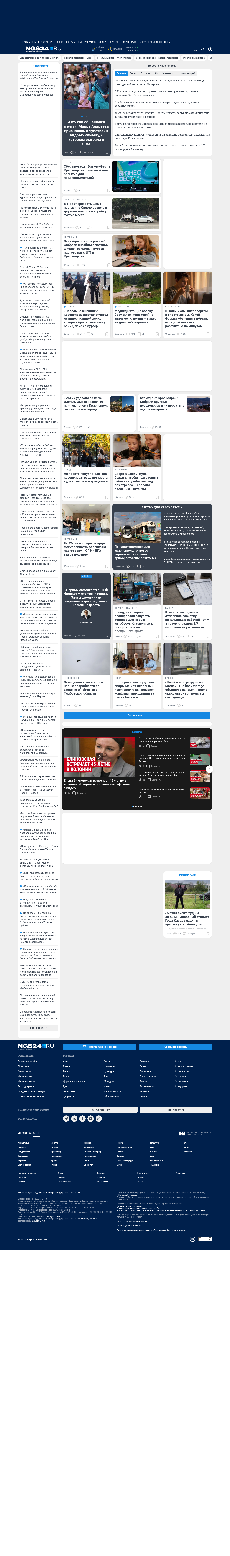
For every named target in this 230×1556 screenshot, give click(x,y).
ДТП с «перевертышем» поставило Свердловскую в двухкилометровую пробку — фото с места (87, 209)
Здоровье (68, 1096)
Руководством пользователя (130, 1206)
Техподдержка (26, 1086)
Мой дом (109, 1081)
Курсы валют (130, 42)
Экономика (181, 1081)
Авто (66, 1061)
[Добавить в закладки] (107, 152)
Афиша (102, 42)
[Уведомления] (202, 49)
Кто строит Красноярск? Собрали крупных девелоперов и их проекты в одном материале (162, 403)
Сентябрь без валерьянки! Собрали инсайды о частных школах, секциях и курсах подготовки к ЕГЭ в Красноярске (86, 248)
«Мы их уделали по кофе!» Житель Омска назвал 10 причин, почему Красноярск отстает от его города (86, 403)
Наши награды (26, 1076)
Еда (65, 1086)
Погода (59, 42)
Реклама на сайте (28, 1061)
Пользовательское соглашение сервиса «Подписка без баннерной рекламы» (151, 1230)
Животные (69, 1091)
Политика (145, 1071)
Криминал (109, 1066)
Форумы (70, 42)
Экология (180, 1076)
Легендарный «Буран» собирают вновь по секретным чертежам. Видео (162, 740)
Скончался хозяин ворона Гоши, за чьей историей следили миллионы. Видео (161, 774)
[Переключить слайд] (209, 769)
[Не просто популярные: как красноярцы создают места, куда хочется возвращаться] (86, 450)
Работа (143, 1081)
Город (66, 1076)
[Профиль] (210, 49)
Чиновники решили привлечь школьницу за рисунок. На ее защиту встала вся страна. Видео (163, 758)
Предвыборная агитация (31, 1091)
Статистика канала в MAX (32, 1096)
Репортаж (187, 875)
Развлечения (147, 1086)
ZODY (143, 42)
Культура (109, 1071)
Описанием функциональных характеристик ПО (138, 1208)
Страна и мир (182, 1071)
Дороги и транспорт (74, 1081)
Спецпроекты (182, 1086)
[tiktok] (99, 1118)
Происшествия (148, 1076)
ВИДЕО (137, 732)
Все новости (39, 66)
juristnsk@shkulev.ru (89, 1219)
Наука (107, 1086)
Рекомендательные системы (129, 1226)
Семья (143, 1096)
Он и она (144, 1061)
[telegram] (66, 1118)
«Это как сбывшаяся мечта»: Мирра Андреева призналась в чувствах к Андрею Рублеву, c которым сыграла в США (86, 133)
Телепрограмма (87, 42)
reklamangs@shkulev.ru (127, 1195)
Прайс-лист (24, 1066)
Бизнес (67, 1066)
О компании (24, 1071)
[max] (90, 1118)
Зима (107, 1061)
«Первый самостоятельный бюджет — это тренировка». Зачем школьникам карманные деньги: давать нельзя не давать (86, 597)
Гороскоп (114, 42)
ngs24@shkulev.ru (53, 1216)
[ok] (82, 1118)
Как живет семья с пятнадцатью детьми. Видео (161, 791)
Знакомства (45, 42)
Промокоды (155, 42)
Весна (66, 1071)
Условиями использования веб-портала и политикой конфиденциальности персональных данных (161, 1210)
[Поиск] (195, 49)
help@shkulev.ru (38, 1221)
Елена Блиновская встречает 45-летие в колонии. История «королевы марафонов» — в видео (98, 784)
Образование (111, 1096)
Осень (143, 1066)
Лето (106, 1076)
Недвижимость (27, 42)
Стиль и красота (184, 1066)
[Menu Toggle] (20, 49)
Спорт (178, 1061)
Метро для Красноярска (162, 507)
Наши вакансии (27, 1081)
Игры (167, 42)
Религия (144, 1091)
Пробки (116, 49)
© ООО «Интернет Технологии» (32, 1239)
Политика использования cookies (132, 1221)
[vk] (74, 1118)
